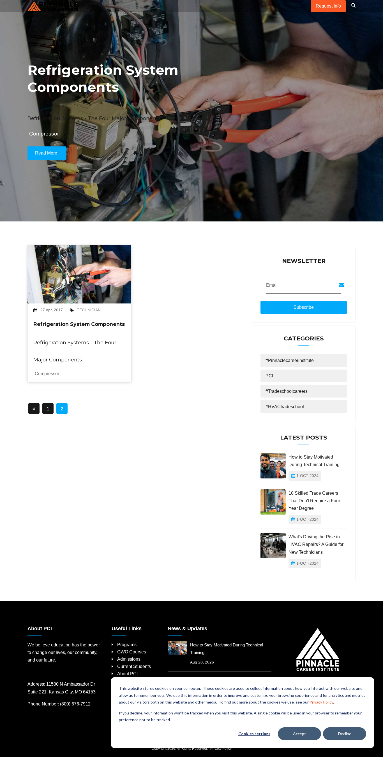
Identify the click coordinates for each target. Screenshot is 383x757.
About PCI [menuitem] (127, 673)
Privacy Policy (321, 702)
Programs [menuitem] (127, 644)
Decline (344, 733)
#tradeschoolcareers (287, 391)
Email (272, 285)
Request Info (328, 6)
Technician (89, 310)
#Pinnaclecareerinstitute (290, 360)
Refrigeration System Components (79, 324)
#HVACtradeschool (285, 406)
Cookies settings (254, 733)
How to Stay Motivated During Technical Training (314, 461)
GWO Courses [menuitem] (131, 651)
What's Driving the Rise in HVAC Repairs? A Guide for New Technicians (316, 544)
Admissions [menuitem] (128, 659)
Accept (299, 733)
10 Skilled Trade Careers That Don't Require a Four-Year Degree (315, 501)
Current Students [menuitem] (134, 666)
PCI (269, 375)
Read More (46, 153)
